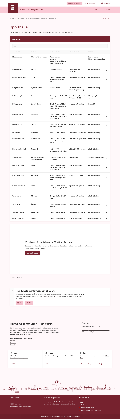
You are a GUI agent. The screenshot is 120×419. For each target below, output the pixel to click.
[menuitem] (74, 3)
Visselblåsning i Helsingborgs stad (90, 410)
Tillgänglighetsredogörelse (73, 416)
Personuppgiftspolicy (57, 416)
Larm (81, 402)
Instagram (13, 343)
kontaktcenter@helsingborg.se (19, 358)
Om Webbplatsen (44, 416)
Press (82, 404)
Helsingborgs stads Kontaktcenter (51, 296)
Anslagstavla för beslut (87, 407)
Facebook (13, 340)
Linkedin (12, 345)
